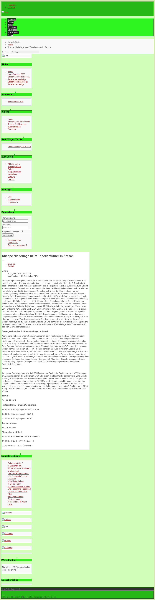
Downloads (12, 30)
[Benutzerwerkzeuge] (3, 260)
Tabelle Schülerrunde (17, 124)
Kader (10, 71)
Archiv (10, 35)
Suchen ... (6, 52)
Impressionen (14, 199)
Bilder (10, 25)
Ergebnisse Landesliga (18, 82)
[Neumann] (7, 533)
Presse (11, 22)
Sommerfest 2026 (15, 102)
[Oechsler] (7, 547)
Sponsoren (12, 27)
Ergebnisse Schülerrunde (19, 122)
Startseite (12, 20)
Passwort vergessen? (17, 245)
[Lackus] (6, 519)
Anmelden (7, 235)
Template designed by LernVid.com (40, 597)
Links (10, 197)
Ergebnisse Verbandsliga (19, 77)
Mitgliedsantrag (14, 172)
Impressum (13, 202)
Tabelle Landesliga (16, 84)
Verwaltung (12, 174)
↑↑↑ (3, 594)
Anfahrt (11, 169)
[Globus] (6, 540)
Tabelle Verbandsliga (17, 79)
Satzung (11, 177)
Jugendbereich (14, 127)
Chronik (11, 179)
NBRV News (13, 32)
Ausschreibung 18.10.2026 (19, 147)
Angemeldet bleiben (10, 231)
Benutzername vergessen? (14, 241)
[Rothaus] (7, 513)
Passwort (6, 224)
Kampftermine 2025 (16, 74)
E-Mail (11, 266)
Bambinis (12, 129)
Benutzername (8, 218)
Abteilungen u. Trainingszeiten (14, 165)
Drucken (11, 264)
